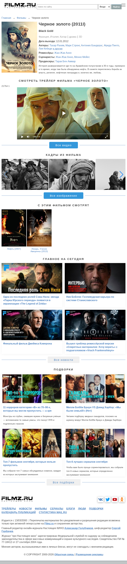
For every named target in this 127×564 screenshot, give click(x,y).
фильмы (41, 508)
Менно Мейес (82, 57)
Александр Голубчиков (78, 528)
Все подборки (63, 482)
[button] (121, 174)
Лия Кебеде (45, 48)
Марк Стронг (73, 45)
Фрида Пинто (111, 45)
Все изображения (63, 195)
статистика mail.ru (53, 512)
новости (25, 508)
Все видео (63, 145)
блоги (70, 508)
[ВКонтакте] (100, 499)
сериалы (56, 508)
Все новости (63, 359)
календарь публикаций (19, 512)
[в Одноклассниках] (122, 499)
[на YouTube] (115, 499)
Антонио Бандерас (92, 45)
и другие (58, 48)
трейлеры (9, 508)
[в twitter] (107, 499)
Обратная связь (64, 554)
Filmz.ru (49, 523)
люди (82, 508)
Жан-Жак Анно (63, 53)
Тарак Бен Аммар (65, 61)
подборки (96, 508)
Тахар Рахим (57, 45)
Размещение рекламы (89, 554)
